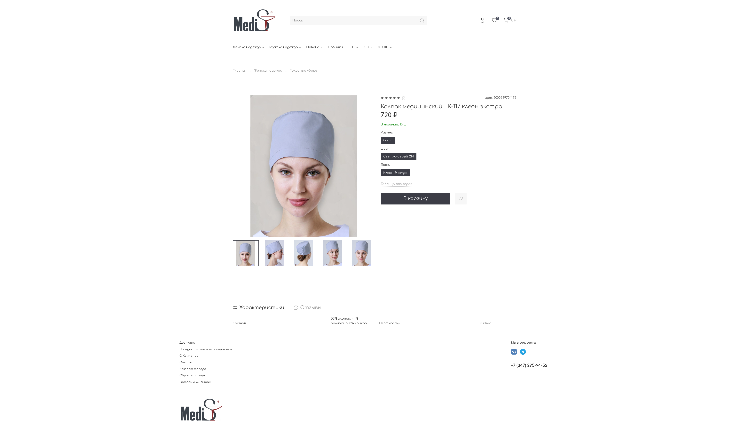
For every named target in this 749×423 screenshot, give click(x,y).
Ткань (385, 165)
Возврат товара (192, 369)
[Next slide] (368, 166)
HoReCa (312, 47)
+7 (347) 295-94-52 (529, 365)
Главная (240, 70)
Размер (387, 132)
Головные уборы (304, 70)
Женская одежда (247, 47)
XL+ (366, 47)
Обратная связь (192, 375)
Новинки (335, 47)
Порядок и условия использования (205, 349)
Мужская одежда (283, 47)
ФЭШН (383, 47)
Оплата (185, 362)
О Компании (188, 355)
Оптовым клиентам (195, 382)
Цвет (385, 148)
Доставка (187, 342)
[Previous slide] (239, 166)
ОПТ (351, 47)
